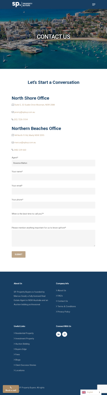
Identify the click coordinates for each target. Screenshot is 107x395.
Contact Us (62, 301)
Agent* (15, 157)
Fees (17, 354)
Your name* (17, 171)
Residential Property (24, 333)
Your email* (17, 185)
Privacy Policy (63, 311)
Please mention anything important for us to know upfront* (39, 227)
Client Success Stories (25, 365)
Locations (20, 370)
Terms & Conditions (66, 306)
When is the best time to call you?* (28, 214)
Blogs (17, 360)
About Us (61, 290)
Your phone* (17, 199)
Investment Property (24, 338)
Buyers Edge (21, 349)
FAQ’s (60, 296)
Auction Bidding (22, 344)
